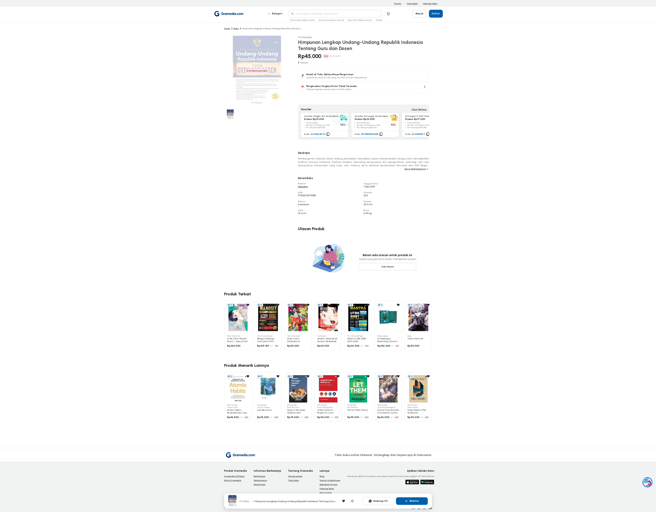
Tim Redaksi (305, 37)
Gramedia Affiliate (234, 476)
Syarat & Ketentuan (330, 480)
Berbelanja (259, 476)
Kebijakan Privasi (328, 484)
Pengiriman (259, 484)
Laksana (303, 186)
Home (227, 28)
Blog (322, 476)
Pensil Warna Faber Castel (302, 20)
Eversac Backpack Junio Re (331, 20)
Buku (236, 28)
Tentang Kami (295, 476)
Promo (397, 3)
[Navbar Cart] (388, 13)
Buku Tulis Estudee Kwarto (360, 20)
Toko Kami (412, 3)
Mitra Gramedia (232, 480)
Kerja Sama (326, 492)
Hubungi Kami (430, 3)
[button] (363, 87)
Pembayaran (260, 480)
